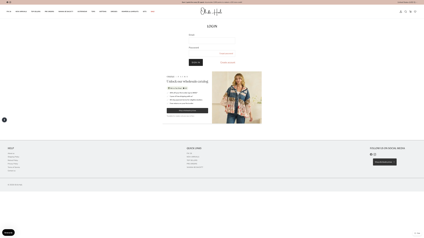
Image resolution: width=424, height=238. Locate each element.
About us (11, 153)
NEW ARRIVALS (21, 12)
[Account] (400, 11)
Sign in (196, 62)
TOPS (93, 12)
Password (194, 47)
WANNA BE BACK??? (65, 12)
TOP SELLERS (35, 12)
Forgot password (226, 53)
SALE (152, 12)
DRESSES (114, 12)
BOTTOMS (102, 12)
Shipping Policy (13, 157)
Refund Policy (13, 160)
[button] (4, 120)
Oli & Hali (18, 185)
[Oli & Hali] (212, 12)
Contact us (11, 171)
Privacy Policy (13, 164)
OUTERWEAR (82, 12)
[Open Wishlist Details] (414, 11)
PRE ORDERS (49, 12)
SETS (144, 12)
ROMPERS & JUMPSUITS (130, 12)
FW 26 (9, 12)
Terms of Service (14, 167)
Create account (227, 62)
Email (191, 34)
